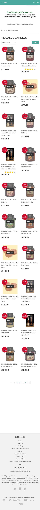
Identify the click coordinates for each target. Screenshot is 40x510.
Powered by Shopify (29, 497)
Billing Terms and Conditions (20, 448)
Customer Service (20, 454)
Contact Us (20, 456)
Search (20, 441)
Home (3, 30)
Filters (35, 42)
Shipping (20, 443)
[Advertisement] (20, 407)
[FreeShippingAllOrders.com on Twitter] (15, 489)
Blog (20, 464)
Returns (20, 451)
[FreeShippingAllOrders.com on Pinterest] (25, 489)
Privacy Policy (20, 459)
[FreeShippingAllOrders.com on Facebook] (20, 489)
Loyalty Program (20, 446)
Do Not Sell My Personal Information (20, 461)
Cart (37, 2)
